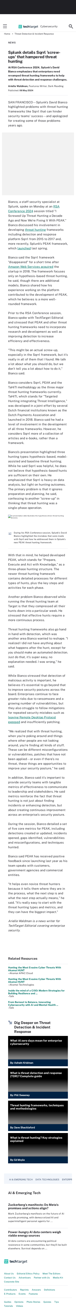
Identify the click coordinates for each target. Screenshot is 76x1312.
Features (33, 1294)
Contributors (10, 1290)
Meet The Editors (51, 1273)
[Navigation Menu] (5, 26)
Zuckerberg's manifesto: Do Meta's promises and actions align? (33, 1206)
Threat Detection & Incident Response (34, 34)
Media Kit (58, 1277)
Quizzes (47, 1302)
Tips (56, 1302)
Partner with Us (42, 1277)
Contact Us (10, 1277)
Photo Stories (33, 1302)
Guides (7, 1302)
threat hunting (35, 229)
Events (22, 1294)
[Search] (71, 26)
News (12, 42)
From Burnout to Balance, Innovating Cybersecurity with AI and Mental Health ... (33, 1003)
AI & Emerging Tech (21, 1179)
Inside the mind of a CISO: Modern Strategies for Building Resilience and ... (36, 992)
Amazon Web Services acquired (30, 266)
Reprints (24, 1290)
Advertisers (25, 1277)
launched (24, 248)
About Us (9, 1273)
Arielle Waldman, (18, 86)
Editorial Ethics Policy (28, 1273)
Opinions (19, 1302)
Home (7, 34)
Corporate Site (11, 1281)
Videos (19, 1306)
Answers (36, 1290)
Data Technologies (47, 1179)
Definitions (49, 1290)
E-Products (10, 1294)
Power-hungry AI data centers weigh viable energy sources (34, 1233)
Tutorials (8, 1306)
